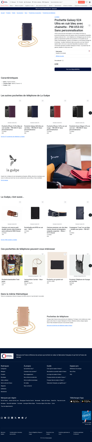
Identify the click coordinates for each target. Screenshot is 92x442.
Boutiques (28, 2)
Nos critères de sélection (30, 377)
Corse (53, 403)
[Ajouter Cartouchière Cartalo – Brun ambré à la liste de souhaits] (42, 254)
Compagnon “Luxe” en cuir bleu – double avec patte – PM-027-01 (79, 229)
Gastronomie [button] (58, 5)
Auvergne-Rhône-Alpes (29, 403)
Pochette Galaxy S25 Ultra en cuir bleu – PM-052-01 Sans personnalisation (33, 128)
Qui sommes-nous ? (29, 368)
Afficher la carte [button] (60, 56)
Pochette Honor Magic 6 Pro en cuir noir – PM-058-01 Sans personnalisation (79, 128)
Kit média (26, 383)
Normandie (37, 400)
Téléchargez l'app (77, 398)
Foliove (3, 283)
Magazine (46, 2)
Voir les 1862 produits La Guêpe (9, 239)
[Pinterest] (22, 418)
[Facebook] (5, 418)
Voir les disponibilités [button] (73, 69)
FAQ (71, 374)
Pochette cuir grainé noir (55, 279)
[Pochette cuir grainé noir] (57, 265)
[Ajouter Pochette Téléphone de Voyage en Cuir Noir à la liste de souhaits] (87, 254)
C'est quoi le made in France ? (54, 368)
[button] (51, 433)
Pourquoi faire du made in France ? (55, 380)
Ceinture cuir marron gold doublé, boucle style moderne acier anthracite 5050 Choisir (11, 229)
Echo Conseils (49, 437)
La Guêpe (57, 17)
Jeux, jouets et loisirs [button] (41, 5)
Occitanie (19, 403)
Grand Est (53, 400)
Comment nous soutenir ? (30, 371)
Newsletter (4, 391)
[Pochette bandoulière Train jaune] (12, 265)
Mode (13, 13)
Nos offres (72, 371)
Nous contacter (28, 386)
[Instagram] (8, 418)
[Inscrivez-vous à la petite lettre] (2, 418)
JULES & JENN (50, 281)
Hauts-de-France (45, 400)
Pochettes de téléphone (49, 13)
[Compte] (89, 2)
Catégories (3, 368)
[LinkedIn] (12, 418)
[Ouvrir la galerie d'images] (27, 35)
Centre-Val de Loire (14, 400)
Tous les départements (7, 406)
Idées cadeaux (37, 2)
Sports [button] (51, 5)
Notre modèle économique (30, 380)
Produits (21, 2)
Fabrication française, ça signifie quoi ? (56, 383)
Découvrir (54, 8)
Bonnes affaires (5, 5)
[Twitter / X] (15, 418)
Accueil (3, 13)
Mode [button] (11, 5)
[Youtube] (19, 418)
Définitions (3, 388)
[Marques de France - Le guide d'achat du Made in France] (4, 2)
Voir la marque (4, 180)
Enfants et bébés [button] (67, 5)
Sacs (26, 13)
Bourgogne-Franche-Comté (27, 400)
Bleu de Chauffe (28, 283)
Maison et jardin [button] (19, 5)
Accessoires (20, 13)
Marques (14, 2)
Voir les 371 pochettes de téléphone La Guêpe (13, 136)
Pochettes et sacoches (35, 13)
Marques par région (8, 398)
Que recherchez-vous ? (56, 2)
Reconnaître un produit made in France (56, 371)
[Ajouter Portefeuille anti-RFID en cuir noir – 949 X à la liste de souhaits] (42, 202)
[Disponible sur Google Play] (86, 401)
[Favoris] (86, 2)
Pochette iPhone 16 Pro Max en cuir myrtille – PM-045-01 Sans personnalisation (12, 128)
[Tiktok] (26, 418)
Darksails (71, 283)
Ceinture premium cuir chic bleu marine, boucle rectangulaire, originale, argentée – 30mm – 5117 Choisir (57, 230)
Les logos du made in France (54, 374)
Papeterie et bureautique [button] (81, 5)
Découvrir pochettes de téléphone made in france (59, 325)
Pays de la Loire (61, 400)
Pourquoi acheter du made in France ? (56, 377)
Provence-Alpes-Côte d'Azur (43, 403)
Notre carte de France (6, 383)
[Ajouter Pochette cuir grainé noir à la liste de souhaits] (65, 254)
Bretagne (3, 403)
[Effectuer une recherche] (76, 2)
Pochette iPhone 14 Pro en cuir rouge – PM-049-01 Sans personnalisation (57, 128)
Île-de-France (4, 400)
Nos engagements (28, 374)
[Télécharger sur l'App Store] (75, 401)
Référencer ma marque (75, 368)
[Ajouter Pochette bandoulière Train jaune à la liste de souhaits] (20, 254)
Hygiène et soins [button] (29, 5)
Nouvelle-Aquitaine (11, 403)
